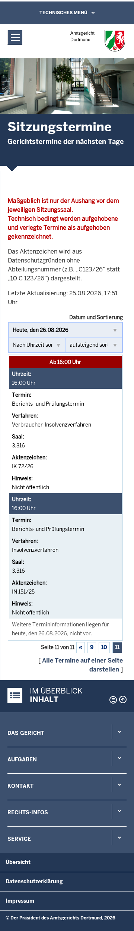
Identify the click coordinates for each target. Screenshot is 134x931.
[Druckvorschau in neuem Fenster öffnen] (111, 700)
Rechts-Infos (27, 812)
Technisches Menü (63, 13)
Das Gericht (25, 733)
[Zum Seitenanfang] (123, 699)
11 (117, 647)
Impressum (20, 900)
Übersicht (18, 862)
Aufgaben (22, 759)
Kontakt (20, 786)
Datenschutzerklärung (34, 881)
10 (104, 647)
